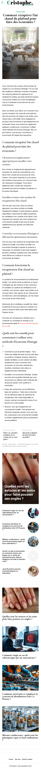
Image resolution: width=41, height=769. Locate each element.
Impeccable (20, 12)
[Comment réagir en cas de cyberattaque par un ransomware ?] (33, 512)
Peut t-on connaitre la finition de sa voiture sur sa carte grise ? (10, 436)
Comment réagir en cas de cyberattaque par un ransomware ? (13, 513)
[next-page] (34, 457)
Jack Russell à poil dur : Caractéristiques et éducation (12, 571)
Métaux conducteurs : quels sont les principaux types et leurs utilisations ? (13, 541)
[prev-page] (30, 457)
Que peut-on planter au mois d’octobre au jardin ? (29, 435)
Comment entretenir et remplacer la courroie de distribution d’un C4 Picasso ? (13, 527)
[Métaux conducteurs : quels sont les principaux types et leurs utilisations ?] (33, 541)
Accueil (4, 444)
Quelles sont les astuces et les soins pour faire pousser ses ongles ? (20, 492)
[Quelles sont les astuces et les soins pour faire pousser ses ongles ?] (20, 478)
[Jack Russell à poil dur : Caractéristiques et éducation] (33, 571)
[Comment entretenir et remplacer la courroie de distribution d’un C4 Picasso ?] (33, 527)
